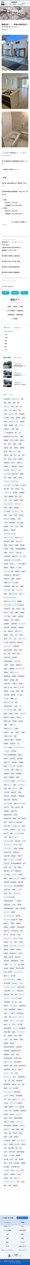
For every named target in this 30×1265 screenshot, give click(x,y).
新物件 (17, 1129)
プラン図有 (6, 769)
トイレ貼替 (11, 1155)
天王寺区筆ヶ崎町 (15, 1166)
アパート (13, 1181)
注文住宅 (6, 1103)
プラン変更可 (7, 874)
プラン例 (6, 698)
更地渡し (22, 440)
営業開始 (22, 612)
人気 (18, 743)
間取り (18, 653)
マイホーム (6, 406)
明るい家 (6, 934)
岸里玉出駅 (6, 882)
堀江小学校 (12, 758)
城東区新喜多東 (14, 960)
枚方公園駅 (6, 1166)
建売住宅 (16, 447)
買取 (9, 286)
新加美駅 (6, 526)
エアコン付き (17, 661)
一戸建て (19, 518)
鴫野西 (5, 1088)
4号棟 (16, 1073)
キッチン (22, 1032)
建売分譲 (13, 695)
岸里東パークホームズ (14, 878)
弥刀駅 (10, 1163)
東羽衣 (5, 1024)
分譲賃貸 (13, 912)
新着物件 (15, 1185)
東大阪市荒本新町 (8, 706)
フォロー (13, 987)
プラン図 (6, 642)
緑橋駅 (12, 578)
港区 (16, 432)
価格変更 (18, 417)
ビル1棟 (5, 1110)
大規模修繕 (21, 492)
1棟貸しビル (6, 930)
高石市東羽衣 (20, 1013)
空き (5, 1035)
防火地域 (21, 721)
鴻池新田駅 (6, 462)
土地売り (12, 548)
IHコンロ (15, 1017)
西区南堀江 (6, 811)
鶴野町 (5, 593)
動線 (13, 1129)
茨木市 (10, 1118)
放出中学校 (6, 960)
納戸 (5, 653)
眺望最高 (18, 923)
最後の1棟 (6, 717)
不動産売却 (12, 1174)
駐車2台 (12, 1114)
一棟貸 (15, 706)
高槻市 (19, 792)
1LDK (17, 586)
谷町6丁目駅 (7, 856)
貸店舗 (5, 425)
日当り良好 (19, 766)
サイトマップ (22, 1250)
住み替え (19, 1174)
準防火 (21, 526)
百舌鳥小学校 (20, 990)
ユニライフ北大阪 (16, 560)
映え (15, 638)
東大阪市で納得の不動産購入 (11, 272)
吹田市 (20, 1133)
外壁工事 (11, 957)
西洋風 (5, 638)
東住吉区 (6, 942)
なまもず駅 (12, 934)
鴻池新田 (12, 665)
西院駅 (5, 713)
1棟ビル (12, 1170)
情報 (22, 1129)
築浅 (21, 930)
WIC (12, 1073)
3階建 (5, 859)
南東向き (12, 1043)
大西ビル (6, 1013)
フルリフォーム (7, 492)
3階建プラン (7, 466)
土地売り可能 (7, 657)
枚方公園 (6, 1159)
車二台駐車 (15, 1088)
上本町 (5, 837)
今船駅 (19, 444)
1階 (19, 818)
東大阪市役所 (7, 399)
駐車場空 (16, 1136)
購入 (12, 286)
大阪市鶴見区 (7, 586)
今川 (11, 942)
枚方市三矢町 (12, 1151)
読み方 (5, 867)
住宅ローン (16, 1178)
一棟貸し (21, 788)
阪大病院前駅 (19, 1095)
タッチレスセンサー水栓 (9, 534)
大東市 (5, 410)
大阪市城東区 (7, 1002)
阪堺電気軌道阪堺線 (20, 548)
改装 (16, 425)
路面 (22, 691)
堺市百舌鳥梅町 (20, 927)
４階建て (12, 923)
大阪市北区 (6, 429)
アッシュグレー (7, 938)
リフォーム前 (12, 766)
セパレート (21, 1017)
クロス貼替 (22, 485)
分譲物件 (23, 571)
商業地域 (17, 571)
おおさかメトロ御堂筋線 (9, 518)
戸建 (9, 653)
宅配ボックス (7, 762)
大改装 (12, 429)
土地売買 (6, 548)
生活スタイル (7, 1129)
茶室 (9, 1099)
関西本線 (6, 1065)
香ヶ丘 (5, 1155)
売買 (12, 620)
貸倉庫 (17, 691)
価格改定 (6, 672)
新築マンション (7, 784)
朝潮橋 (16, 545)
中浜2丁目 (20, 856)
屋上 (10, 1110)
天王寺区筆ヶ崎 (14, 930)
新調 (13, 608)
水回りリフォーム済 (8, 702)
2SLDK (16, 526)
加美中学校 (13, 627)
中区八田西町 (21, 964)
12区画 (12, 417)
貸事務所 (11, 425)
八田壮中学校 (7, 990)
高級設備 (16, 500)
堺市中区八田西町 (20, 968)
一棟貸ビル (14, 683)
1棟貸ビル (6, 923)
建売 (11, 447)
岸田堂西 (16, 1039)
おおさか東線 (20, 522)
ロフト (23, 1099)
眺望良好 (14, 856)
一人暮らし (12, 1013)
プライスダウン (13, 1005)
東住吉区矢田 (22, 1065)
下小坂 (23, 841)
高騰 (11, 455)
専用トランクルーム (13, 837)
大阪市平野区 (14, 623)
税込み (15, 410)
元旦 (16, 635)
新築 (14, 402)
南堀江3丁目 (14, 811)
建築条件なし (19, 665)
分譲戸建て (14, 762)
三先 (20, 432)
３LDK (10, 500)
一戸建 (13, 904)
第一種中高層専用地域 (16, 863)
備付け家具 (6, 489)
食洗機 (5, 545)
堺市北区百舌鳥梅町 (18, 886)
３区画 (5, 522)
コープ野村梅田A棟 (8, 432)
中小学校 (6, 829)
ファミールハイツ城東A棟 (16, 1103)
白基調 (5, 507)
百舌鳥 (15, 515)
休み (19, 1084)
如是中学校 (14, 799)
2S (17, 1032)
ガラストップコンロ (8, 537)
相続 (6, 343)
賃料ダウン (11, 822)
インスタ (21, 983)
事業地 (17, 777)
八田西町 (6, 964)
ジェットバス (19, 1121)
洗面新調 (12, 567)
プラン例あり (20, 695)
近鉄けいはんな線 (8, 687)
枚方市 (11, 1159)
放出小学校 (17, 957)
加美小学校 (6, 627)
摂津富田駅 (13, 796)
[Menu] (27, 3)
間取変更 (17, 507)
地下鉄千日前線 (17, 1058)
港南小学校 (6, 871)
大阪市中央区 (16, 852)
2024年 (11, 635)
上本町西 (20, 874)
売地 (12, 571)
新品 (12, 732)
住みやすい (11, 552)
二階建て (17, 732)
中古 (6, 350)
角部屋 (20, 919)
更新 (12, 994)
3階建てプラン (7, 582)
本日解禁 (12, 680)
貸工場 (12, 1054)
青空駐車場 (23, 1110)
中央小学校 (17, 841)
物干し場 (6, 833)
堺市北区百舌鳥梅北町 (9, 1047)
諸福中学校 (19, 642)
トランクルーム (16, 893)
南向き (23, 826)
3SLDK (11, 526)
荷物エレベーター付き (19, 687)
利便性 (5, 552)
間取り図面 (11, 1148)
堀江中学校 (19, 758)
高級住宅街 (20, 616)
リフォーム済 (22, 556)
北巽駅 (21, 1039)
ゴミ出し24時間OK (21, 563)
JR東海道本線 (21, 796)
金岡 (16, 1159)
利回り (5, 1144)
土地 (3, 286)
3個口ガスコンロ (19, 537)
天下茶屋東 (15, 222)
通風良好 (6, 927)
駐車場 (15, 650)
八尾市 (9, 1185)
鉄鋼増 (14, 818)
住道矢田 (6, 1114)
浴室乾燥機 (6, 1050)
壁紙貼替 (6, 949)
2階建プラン (20, 462)
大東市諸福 (20, 627)
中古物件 (12, 949)
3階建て (22, 436)
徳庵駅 (15, 477)
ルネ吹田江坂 (7, 1140)
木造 (5, 631)
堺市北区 (21, 515)
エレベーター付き (8, 709)
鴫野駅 (5, 957)
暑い (12, 871)
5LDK (10, 1088)
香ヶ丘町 (17, 1144)
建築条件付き (18, 871)
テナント (12, 1020)
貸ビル (14, 1077)
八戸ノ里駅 (19, 1024)
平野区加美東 (12, 522)
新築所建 (6, 1043)
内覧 (20, 410)
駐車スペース (19, 769)
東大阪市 (6, 1174)
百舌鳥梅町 (21, 414)
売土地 (5, 451)
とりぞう (14, 874)
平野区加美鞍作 (17, 1062)
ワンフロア (6, 751)
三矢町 (5, 1151)
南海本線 (23, 878)
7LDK (5, 1099)
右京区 (19, 709)
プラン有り (6, 1170)
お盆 (23, 1084)
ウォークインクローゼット (10, 597)
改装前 (5, 766)
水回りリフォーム (14, 672)
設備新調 (20, 459)
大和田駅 (19, 904)
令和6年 (21, 635)
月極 (20, 844)
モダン (10, 638)
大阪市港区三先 (7, 575)
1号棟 (5, 972)
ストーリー (21, 994)
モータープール (7, 844)
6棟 (16, 1148)
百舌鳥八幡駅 (7, 1032)
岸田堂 (19, 1069)
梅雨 (11, 1065)
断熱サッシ (6, 975)
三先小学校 (6, 792)
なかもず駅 (6, 470)
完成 (12, 489)
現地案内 (17, 620)
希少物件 (21, 466)
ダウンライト (18, 504)
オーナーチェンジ (21, 1140)
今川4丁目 (20, 953)
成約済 (13, 653)
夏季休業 (24, 818)
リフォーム (21, 425)
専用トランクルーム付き (19, 803)
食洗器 (21, 500)
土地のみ (13, 462)
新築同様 (13, 530)
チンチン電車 (7, 616)
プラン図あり (16, 582)
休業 (23, 608)
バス (11, 964)
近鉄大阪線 (16, 1163)
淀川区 (14, 459)
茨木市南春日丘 (7, 1125)
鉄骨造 (9, 477)
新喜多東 (6, 945)
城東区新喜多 (7, 1069)
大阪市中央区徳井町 (8, 901)
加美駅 (5, 668)
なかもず (11, 414)
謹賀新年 (6, 635)
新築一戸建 (14, 466)
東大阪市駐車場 (7, 1028)
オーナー (15, 788)
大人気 (13, 1024)
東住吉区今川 (13, 953)
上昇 (15, 455)
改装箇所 (14, 676)
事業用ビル (6, 732)
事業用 (5, 725)
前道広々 (11, 713)
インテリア (6, 481)
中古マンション (15, 399)
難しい (10, 867)
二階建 (16, 908)
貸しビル (14, 1069)
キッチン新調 (15, 485)
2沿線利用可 (19, 1047)
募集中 (19, 867)
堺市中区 (6, 1005)
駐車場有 (6, 691)
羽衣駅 (5, 1017)
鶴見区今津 (14, 556)
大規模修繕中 (16, 646)
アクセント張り (7, 605)
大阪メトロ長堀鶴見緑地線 (10, 754)
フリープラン (15, 511)
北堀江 (14, 784)
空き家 (22, 1181)
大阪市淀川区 (7, 608)
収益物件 (22, 421)
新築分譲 (22, 545)
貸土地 (12, 773)
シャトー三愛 (7, 485)
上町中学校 (12, 829)
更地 (17, 680)
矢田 (13, 1080)
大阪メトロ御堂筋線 (8, 496)
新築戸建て (15, 1125)
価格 (19, 451)
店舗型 (13, 1032)
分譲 (18, 402)
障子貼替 (21, 1159)
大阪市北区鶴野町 (8, 661)
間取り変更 (6, 541)
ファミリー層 (7, 474)
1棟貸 (15, 736)
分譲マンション (12, 451)
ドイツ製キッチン (16, 826)
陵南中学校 (6, 994)
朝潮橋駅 (6, 440)
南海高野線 (6, 1054)
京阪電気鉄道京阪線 (8, 908)
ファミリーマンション (19, 747)
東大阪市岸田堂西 (8, 1058)
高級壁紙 (20, 601)
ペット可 (19, 889)
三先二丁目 (6, 863)
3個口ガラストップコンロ (10, 601)
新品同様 (15, 492)
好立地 (5, 893)
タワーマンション (21, 781)
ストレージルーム (18, 972)
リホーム (15, 1028)
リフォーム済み (20, 1170)
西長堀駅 (6, 743)
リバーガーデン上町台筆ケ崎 (10, 919)
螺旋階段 (23, 1163)
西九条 (5, 777)
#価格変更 (11, 315)
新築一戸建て (15, 474)
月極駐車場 (18, 773)
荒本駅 (20, 683)
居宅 (5, 444)
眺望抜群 (11, 1107)
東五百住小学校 (7, 818)
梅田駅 (12, 541)
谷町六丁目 (6, 807)
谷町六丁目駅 (7, 826)
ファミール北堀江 (8, 747)
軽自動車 (21, 848)
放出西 (5, 1118)
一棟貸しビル (12, 725)
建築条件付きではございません (11, 436)
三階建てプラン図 (8, 736)
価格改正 (6, 680)
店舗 (5, 402)
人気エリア (22, 713)
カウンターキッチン (13, 421)
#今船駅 (15, 319)
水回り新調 (13, 751)
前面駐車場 (6, 773)
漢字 (24, 863)
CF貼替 (21, 960)
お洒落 (20, 477)
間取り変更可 (16, 575)
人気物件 (14, 616)
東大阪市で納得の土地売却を (11, 256)
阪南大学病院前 (20, 1151)
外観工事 (6, 953)
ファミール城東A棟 (19, 1107)
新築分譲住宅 (12, 1009)
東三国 (9, 459)
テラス (18, 829)
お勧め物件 (22, 908)
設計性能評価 (19, 1080)
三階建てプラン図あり (9, 739)
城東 (20, 1148)
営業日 (16, 612)
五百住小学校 (7, 799)
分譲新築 (19, 979)
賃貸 (22, 399)
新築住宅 (12, 968)
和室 (22, 807)
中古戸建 (21, 942)
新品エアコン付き (13, 593)
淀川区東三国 (7, 560)
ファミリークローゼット (9, 979)
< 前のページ (5, 292)
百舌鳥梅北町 (22, 1028)
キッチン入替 (7, 590)
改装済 (21, 586)
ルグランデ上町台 (8, 803)
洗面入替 (14, 1084)
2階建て (11, 507)
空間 (20, 1002)
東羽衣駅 (6, 1020)
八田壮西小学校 (20, 987)
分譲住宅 (6, 447)
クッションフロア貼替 (16, 998)
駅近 (10, 893)
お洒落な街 (12, 743)
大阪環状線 (11, 777)
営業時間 (18, 1155)
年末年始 (18, 608)
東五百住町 (6, 796)
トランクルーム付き (8, 841)
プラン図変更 (7, 511)
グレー (13, 990)
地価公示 (6, 455)
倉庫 (11, 1178)
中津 (20, 496)
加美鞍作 (10, 1035)
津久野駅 (6, 968)
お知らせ (6, 612)
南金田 (5, 1136)
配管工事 (15, 1133)
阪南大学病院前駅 (18, 1118)
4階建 (11, 833)
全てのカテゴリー (9, 331)
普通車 (15, 848)
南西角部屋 (13, 882)
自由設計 (12, 717)
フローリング (19, 590)
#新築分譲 (19, 315)
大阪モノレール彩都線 (9, 1121)
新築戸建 (18, 916)
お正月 (11, 612)
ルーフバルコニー (20, 668)
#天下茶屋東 (11, 311)
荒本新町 (15, 721)
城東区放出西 (17, 1092)
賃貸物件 (6, 567)
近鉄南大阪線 (22, 1005)
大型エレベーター (8, 1062)
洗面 (10, 1133)
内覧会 (5, 414)
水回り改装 (6, 695)
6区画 (5, 1148)
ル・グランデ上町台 (19, 833)
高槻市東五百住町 (8, 814)
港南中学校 (13, 792)
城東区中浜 (6, 578)
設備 (17, 429)
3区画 (12, 406)
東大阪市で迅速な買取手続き (11, 267)
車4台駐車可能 (21, 1077)
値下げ (5, 822)
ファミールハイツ (8, 1092)
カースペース (21, 945)
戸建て (6, 286)
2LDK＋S (22, 1125)
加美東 (23, 417)
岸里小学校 (20, 882)
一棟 (5, 1080)
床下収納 (13, 975)
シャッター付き (19, 1020)
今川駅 (5, 1009)
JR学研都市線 (7, 556)
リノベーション (7, 646)
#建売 (15, 307)
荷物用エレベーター (8, 728)
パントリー (11, 859)
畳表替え (10, 972)
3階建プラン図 (7, 721)
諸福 (17, 406)
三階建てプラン (13, 698)
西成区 (14, 444)
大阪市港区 (14, 657)
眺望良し (20, 754)
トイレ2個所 (18, 859)
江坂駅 (10, 1136)
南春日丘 (12, 1095)
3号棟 (5, 788)
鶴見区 (5, 515)
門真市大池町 (7, 904)
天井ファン (21, 593)
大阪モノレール (15, 1099)
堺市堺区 (11, 1144)
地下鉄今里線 (7, 983)
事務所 (9, 402)
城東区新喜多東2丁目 (16, 1050)
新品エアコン (19, 541)
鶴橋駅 (13, 1140)
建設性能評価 (7, 1084)
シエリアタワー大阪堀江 (9, 781)
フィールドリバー (8, 848)
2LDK (5, 477)
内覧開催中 (6, 620)
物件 (15, 709)
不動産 (5, 1133)
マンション (6, 1181)
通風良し (6, 758)
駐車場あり (6, 530)
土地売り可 (19, 717)
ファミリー (6, 1073)
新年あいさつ (18, 631)
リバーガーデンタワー (9, 916)
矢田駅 (15, 1065)
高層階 (21, 474)
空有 (15, 867)
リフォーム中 (13, 945)
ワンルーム (6, 571)
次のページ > (24, 292)
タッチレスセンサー (8, 504)
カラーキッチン (14, 481)
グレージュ (6, 912)
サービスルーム (7, 1077)
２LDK (5, 500)
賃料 (5, 459)
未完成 (15, 814)
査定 (18, 1181)
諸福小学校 (12, 642)
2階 (10, 1017)
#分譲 (21, 307)
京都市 (16, 713)
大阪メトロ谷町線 (15, 807)
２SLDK (6, 1039)
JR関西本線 (11, 668)
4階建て (17, 728)
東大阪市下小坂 (7, 852)
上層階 (5, 1107)
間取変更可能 (7, 676)
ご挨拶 (18, 934)
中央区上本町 (19, 822)
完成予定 (17, 489)
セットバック (22, 623)
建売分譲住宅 (21, 676)
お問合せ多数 (7, 683)
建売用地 (22, 447)
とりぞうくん (19, 1114)
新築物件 (18, 578)
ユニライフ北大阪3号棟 (18, 605)
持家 (23, 455)
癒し (16, 1002)
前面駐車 (21, 762)
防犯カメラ (12, 563)
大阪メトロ (13, 470)
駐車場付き (10, 631)
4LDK (10, 410)
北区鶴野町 (6, 623)
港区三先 (11, 545)
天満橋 (13, 889)
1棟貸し (18, 1054)
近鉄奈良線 (16, 1110)
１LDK (21, 511)
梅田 (16, 496)
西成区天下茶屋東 (8, 650)
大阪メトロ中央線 (14, 440)
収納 (13, 590)
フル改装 (12, 691)
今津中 (10, 515)
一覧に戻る (15, 293)
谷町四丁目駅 (7, 889)
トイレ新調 (18, 567)
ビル (20, 706)
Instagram (14, 983)
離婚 (5, 1185)
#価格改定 (20, 311)
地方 (19, 455)
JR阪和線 (19, 1009)
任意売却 (6, 1178)
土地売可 (6, 665)
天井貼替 (18, 949)
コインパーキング (8, 886)
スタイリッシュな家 (17, 938)
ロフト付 (6, 1095)
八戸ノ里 (15, 844)
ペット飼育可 (18, 901)
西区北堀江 (18, 739)
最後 (10, 788)
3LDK (19, 470)
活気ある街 (18, 552)
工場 (9, 1080)
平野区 (5, 421)
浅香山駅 (23, 1144)
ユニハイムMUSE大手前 (9, 897)
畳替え (5, 1163)
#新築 (9, 307)
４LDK (23, 829)
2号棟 (20, 650)
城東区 (20, 1035)
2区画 (15, 942)
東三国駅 (6, 563)
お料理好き (12, 927)
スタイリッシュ (21, 638)
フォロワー (6, 987)
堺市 (16, 414)
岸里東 (5, 878)
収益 (16, 702)
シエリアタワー (21, 784)
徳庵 (13, 586)
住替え (9, 444)
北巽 (11, 1039)
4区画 (15, 1035)
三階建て (23, 732)
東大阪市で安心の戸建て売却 (11, 261)
